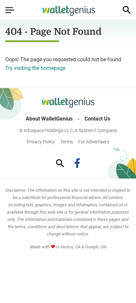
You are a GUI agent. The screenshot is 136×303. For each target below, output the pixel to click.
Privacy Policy (41, 141)
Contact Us (97, 119)
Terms (66, 141)
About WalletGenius (49, 119)
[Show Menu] (9, 10)
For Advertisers (93, 141)
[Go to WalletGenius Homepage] (68, 11)
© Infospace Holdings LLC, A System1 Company (68, 130)
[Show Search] (127, 10)
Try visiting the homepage (35, 68)
